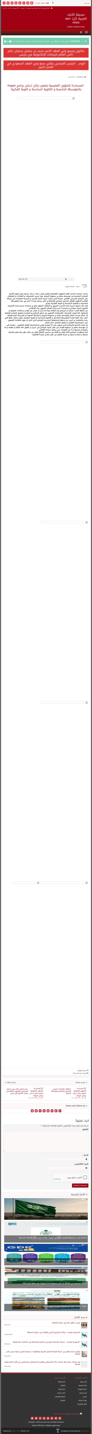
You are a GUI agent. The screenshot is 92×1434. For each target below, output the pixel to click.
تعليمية (62, 1400)
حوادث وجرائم (82, 1400)
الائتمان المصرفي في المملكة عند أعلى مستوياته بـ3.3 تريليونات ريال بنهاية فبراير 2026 (55, 1283)
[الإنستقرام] (24, 3)
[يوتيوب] (16, 3)
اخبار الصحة (61, 1389)
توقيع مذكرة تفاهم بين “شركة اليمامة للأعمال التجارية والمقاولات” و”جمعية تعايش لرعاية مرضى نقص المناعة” (43, 1353)
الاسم (85, 1155)
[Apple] (31, 3)
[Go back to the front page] (68, 1414)
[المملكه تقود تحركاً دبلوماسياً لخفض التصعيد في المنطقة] (46, 1209)
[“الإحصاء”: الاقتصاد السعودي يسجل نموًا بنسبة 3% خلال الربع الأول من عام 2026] (46, 1255)
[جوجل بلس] (12, 3)
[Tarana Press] (58, 1431)
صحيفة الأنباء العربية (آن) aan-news (76, 18)
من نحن (86, 3)
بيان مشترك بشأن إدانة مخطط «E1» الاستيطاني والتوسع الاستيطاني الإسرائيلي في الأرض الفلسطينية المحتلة (42, 1363)
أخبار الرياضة (61, 1381)
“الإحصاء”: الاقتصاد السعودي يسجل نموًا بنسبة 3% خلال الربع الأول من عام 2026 (57, 1260)
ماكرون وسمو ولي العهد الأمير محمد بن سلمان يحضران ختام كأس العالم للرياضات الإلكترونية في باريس (46, 52)
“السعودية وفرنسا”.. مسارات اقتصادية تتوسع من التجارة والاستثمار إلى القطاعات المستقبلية (46, 1342)
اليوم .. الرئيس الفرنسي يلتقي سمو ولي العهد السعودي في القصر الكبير (46, 65)
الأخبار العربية (83, 1385)
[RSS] (4, 3)
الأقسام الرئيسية (81, 1377)
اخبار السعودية (82, 1070)
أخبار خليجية (83, 1393)
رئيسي (84, 1396)
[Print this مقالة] (66, 279)
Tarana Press (16, 1431)
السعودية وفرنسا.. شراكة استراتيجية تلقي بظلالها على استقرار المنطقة (53, 1332)
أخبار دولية (83, 1381)
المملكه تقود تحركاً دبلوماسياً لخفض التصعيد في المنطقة (66, 1215)
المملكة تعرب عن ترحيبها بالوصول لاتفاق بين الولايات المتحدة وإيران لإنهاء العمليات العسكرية (53, 1237)
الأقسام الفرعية (60, 1377)
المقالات (62, 1385)
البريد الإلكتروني (81, 1164)
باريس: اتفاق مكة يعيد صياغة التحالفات (66, 1322)
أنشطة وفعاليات (60, 1396)
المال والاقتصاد (82, 1404)
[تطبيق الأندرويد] (28, 3)
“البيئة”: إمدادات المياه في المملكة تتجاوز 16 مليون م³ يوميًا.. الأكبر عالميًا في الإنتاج (56, 1306)
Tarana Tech (85, 1431)
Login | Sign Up (41, 3)
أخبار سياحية (61, 1393)
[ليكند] (20, 3)
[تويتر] (8, 3)
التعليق (85, 1129)
